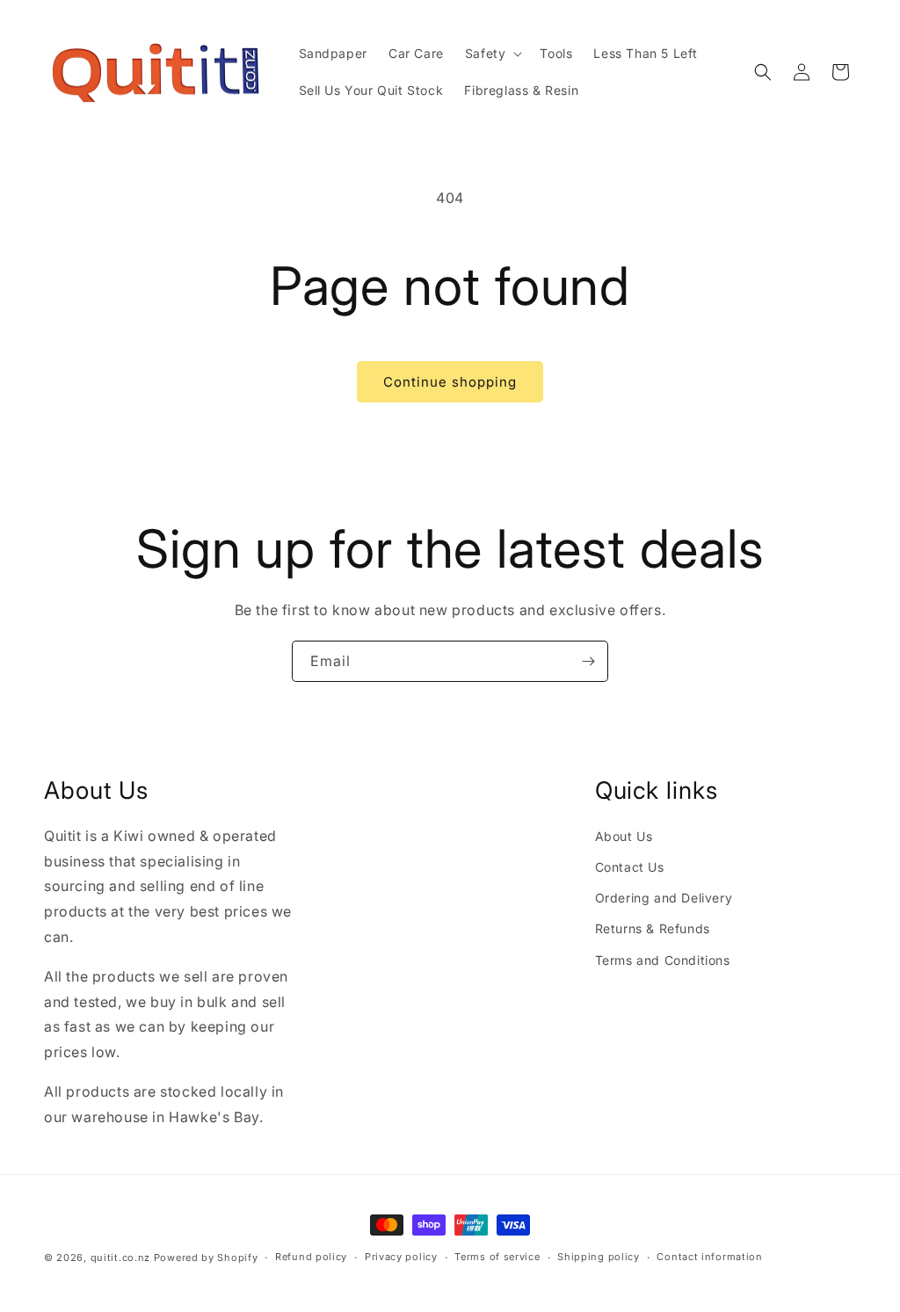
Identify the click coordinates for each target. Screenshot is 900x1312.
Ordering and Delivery (664, 897)
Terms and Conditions (662, 960)
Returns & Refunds (652, 928)
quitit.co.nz (120, 1257)
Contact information (709, 1256)
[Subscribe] (588, 661)
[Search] (763, 72)
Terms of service (497, 1256)
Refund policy (311, 1256)
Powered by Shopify (206, 1257)
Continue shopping (450, 381)
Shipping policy (598, 1256)
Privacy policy (401, 1256)
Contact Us (629, 866)
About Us (624, 836)
